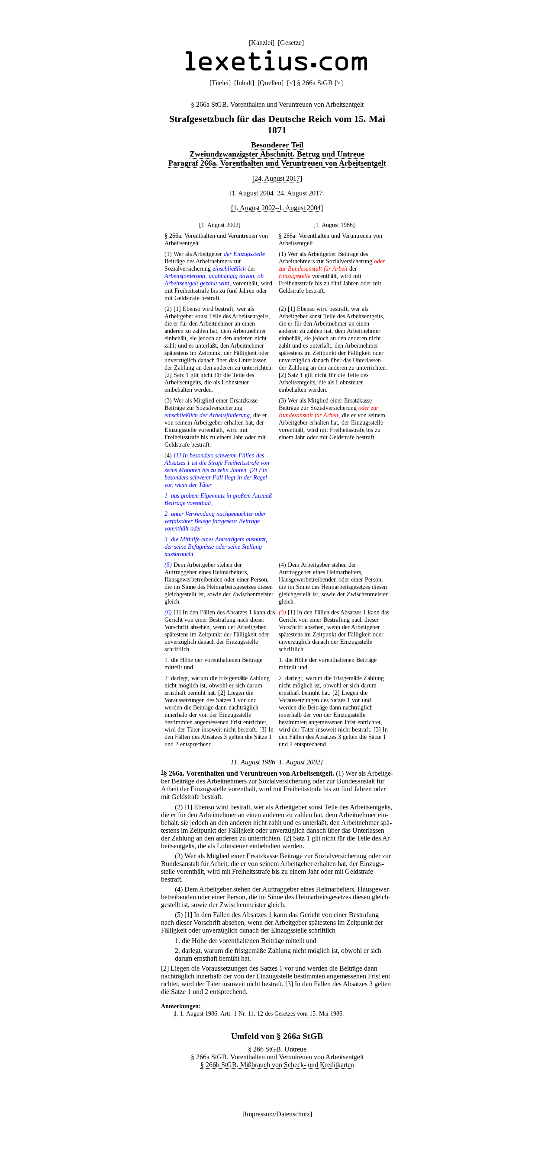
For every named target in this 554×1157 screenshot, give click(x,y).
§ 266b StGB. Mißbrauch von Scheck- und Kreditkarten (277, 1064)
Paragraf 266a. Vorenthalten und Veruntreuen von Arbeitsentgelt (277, 163)
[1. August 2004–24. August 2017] (277, 193)
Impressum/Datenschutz (277, 1114)
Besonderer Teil (277, 145)
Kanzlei (261, 42)
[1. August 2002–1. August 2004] (277, 207)
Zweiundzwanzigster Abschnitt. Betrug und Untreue (277, 154)
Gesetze (291, 42)
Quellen (270, 82)
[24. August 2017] (277, 178)
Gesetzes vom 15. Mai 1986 (308, 1013)
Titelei (220, 82)
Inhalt (244, 82)
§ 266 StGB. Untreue (277, 1049)
